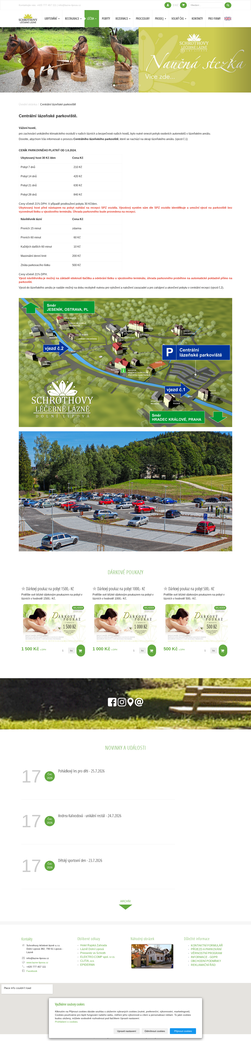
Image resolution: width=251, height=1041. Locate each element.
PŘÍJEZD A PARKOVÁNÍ (206, 949)
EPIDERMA (87, 964)
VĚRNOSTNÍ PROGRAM (206, 953)
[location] (130, 701)
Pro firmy (214, 18)
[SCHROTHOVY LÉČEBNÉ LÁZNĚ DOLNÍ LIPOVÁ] (28, 18)
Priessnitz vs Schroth (93, 953)
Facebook (31, 971)
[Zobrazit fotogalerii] (152, 956)
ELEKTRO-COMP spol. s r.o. (97, 956)
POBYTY (106, 18)
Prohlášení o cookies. (66, 1021)
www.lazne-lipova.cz (37, 962)
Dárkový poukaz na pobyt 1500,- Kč (50, 588)
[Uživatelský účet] (167, 5)
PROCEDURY (143, 18)
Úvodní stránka (28, 104)
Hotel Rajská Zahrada (93, 945)
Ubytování (51, 18)
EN (228, 18)
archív (125, 901)
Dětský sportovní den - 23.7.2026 (80, 860)
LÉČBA (91, 18)
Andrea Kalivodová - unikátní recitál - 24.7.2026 (89, 815)
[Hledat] (228, 5)
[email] (139, 701)
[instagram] (122, 701)
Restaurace (72, 18)
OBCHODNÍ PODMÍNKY (206, 961)
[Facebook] (112, 701)
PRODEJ (159, 18)
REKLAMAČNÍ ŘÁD (203, 964)
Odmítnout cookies (155, 1031)
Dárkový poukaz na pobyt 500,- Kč (191, 588)
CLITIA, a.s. (87, 960)
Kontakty (197, 18)
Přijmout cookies (183, 1031)
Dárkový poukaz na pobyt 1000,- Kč (121, 588)
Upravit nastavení (126, 1031)
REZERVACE (122, 18)
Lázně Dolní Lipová (92, 949)
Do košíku (81, 650)
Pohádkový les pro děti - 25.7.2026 (81, 770)
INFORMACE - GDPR (204, 957)
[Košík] (183, 5)
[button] (19, 60)
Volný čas (178, 18)
